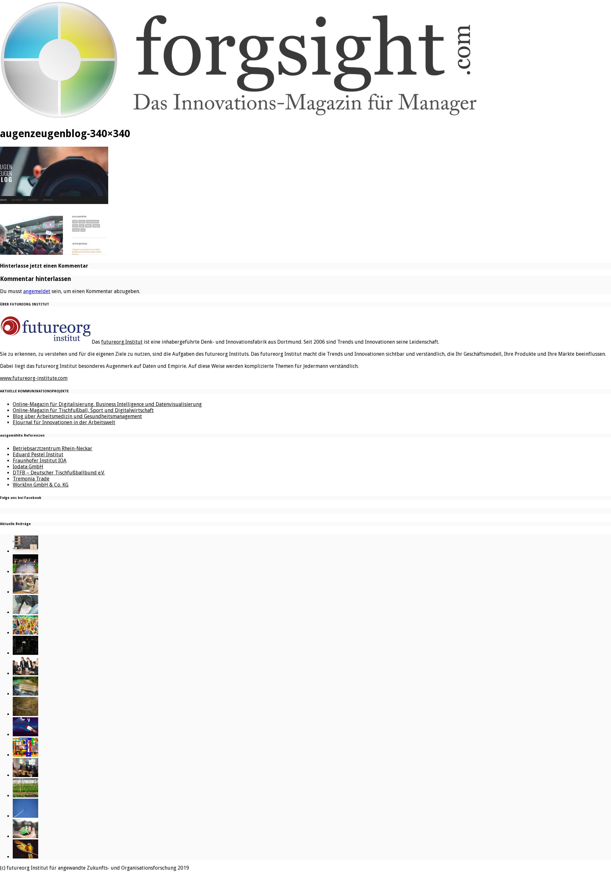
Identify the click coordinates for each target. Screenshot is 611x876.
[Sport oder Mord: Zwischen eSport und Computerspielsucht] (25, 592)
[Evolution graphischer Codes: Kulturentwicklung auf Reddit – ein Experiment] (25, 755)
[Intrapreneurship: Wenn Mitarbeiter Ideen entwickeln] (25, 735)
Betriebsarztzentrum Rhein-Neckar (52, 448)
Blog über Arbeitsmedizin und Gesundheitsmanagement (77, 416)
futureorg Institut (122, 342)
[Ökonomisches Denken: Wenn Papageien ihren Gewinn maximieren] (25, 857)
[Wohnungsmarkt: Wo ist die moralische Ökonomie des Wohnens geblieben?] (25, 836)
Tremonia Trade (31, 479)
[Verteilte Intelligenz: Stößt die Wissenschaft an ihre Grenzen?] (25, 653)
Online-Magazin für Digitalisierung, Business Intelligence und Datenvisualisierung (107, 404)
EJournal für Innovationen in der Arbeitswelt (64, 422)
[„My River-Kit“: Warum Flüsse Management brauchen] (25, 694)
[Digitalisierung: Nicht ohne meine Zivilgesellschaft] (25, 633)
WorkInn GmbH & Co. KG (40, 485)
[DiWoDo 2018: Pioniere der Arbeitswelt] (25, 775)
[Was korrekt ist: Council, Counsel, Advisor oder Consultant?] (25, 673)
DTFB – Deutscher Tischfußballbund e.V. (59, 473)
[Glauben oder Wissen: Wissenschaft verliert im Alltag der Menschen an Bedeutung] (25, 612)
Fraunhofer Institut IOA (40, 461)
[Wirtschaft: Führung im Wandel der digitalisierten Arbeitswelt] (25, 816)
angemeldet (36, 291)
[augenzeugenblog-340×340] (54, 252)
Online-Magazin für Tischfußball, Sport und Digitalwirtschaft (83, 410)
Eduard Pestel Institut (38, 455)
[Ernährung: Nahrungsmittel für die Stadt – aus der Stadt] (25, 796)
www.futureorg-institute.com (33, 378)
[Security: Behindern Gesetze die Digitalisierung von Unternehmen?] (25, 572)
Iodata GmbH (28, 467)
